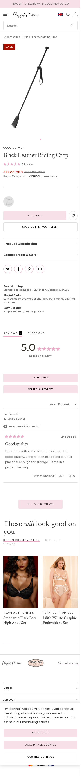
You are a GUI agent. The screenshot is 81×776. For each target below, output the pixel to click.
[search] (40, 25)
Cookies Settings (40, 756)
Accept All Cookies (40, 744)
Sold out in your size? (40, 226)
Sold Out (35, 215)
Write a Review (47, 390)
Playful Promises (18, 612)
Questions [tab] (36, 333)
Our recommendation (21, 540)
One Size (8, 201)
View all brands (68, 663)
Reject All (40, 732)
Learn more (50, 176)
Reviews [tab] (12, 334)
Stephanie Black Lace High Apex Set (20, 620)
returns (29, 311)
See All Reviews (40, 504)
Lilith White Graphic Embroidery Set (60, 620)
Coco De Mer (14, 147)
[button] (40, 139)
